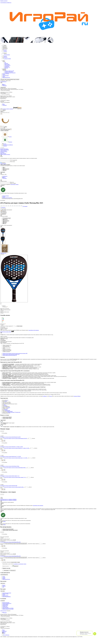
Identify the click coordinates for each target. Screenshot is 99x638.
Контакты (6, 63)
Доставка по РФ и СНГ (9, 71)
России (50, 396)
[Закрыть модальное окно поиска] (0, 125)
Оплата (3, 74)
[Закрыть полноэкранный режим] (1, 226)
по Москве (45, 396)
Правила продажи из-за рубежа (7, 608)
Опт (5, 62)
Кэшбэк (3, 578)
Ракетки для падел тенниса (7, 197)
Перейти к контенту (3, 0)
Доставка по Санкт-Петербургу (10, 72)
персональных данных (14, 184)
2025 (5, 404)
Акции (3, 76)
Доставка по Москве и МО (9, 70)
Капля (9, 407)
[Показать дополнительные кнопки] (0, 470)
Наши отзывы (7, 64)
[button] (49, 341)
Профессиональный (11, 412)
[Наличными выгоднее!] (1, 309)
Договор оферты (5, 604)
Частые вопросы (5, 595)
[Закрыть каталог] (0, 194)
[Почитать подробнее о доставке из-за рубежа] (1, 337)
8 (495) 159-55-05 (3, 81)
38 (7, 408)
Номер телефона (13, 183)
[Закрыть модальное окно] (1, 155)
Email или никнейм (13, 160)
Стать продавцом (5, 75)
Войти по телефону (7, 164)
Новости (4, 586)
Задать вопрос (3, 420)
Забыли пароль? (3, 163)
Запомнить (3, 162)
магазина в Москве (77, 396)
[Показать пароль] (14, 161)
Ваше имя (12, 182)
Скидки (3, 577)
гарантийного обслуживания (34, 330)
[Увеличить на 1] (33, 448)
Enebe (6, 401)
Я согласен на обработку (10, 184)
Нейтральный (7, 410)
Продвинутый (17, 412)
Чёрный (5, 405)
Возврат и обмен (5, 593)
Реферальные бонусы (6, 77)
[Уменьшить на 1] (29, 448)
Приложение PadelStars (6, 596)
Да (7, 400)
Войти (6, 126)
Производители (5, 605)
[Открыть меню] (1, 108)
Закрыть (2, 503)
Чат (1, 82)
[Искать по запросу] (1, 114)
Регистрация (3, 172)
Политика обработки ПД (6, 603)
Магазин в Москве (5, 73)
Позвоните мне (3, 87)
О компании (7, 66)
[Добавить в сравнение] (4, 441)
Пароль (11, 161)
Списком (2, 130)
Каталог (3, 196)
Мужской (5, 409)
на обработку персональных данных (19, 563)
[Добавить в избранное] (2, 441)
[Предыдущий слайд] (1, 431)
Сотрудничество (7, 65)
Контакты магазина (5, 602)
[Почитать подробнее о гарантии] (1, 330)
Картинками (6, 130)
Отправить (2, 185)
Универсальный (9, 411)
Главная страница (5, 195)
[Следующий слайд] (3, 431)
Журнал (3, 585)
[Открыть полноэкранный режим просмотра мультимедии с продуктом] (14, 278)
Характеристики (3, 253)
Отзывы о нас (4, 606)
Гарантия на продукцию (6, 592)
